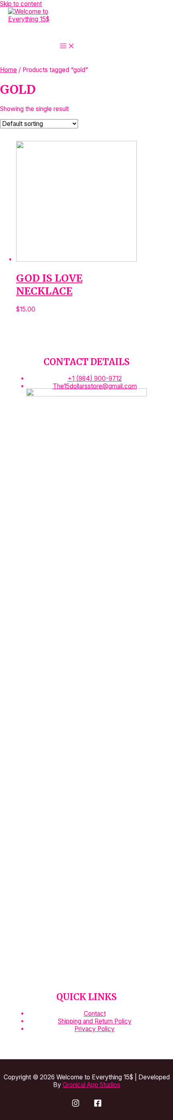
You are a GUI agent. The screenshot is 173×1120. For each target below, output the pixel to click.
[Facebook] (98, 1105)
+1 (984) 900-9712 (95, 378)
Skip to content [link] (21, 4)
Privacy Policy (94, 1029)
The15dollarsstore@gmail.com (95, 386)
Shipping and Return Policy (95, 1021)
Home (8, 70)
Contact (95, 1013)
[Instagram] (76, 1105)
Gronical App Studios (91, 1085)
